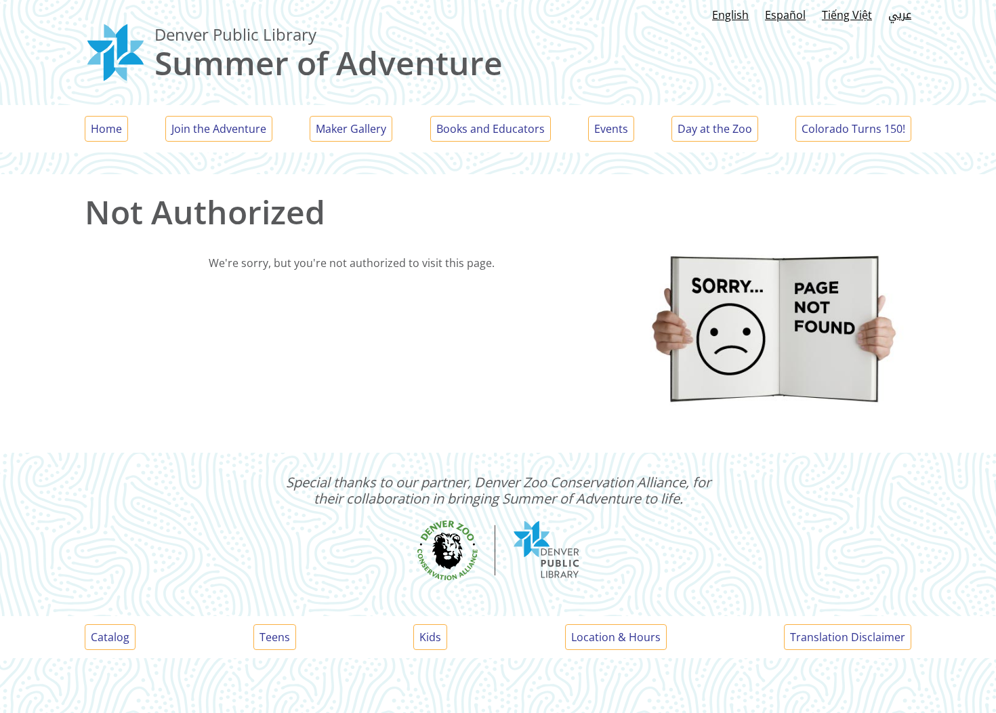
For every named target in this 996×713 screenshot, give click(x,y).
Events (611, 128)
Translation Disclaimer (847, 637)
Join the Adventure (218, 128)
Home (106, 128)
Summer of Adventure (328, 63)
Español (785, 14)
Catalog (110, 637)
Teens (275, 637)
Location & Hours (616, 637)
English (730, 14)
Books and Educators (490, 128)
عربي (899, 14)
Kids (430, 637)
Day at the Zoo (715, 128)
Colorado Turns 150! (853, 128)
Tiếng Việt (847, 14)
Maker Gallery (351, 128)
